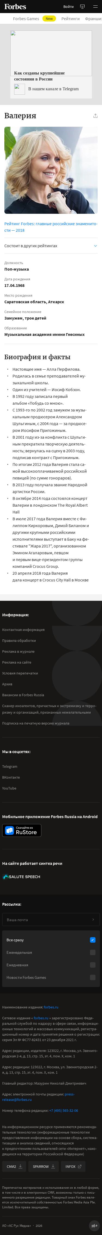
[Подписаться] (93, 919)
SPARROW (41, 1166)
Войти (68, 6)
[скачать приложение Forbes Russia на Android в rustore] (21, 830)
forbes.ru (51, 1007)
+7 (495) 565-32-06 (63, 1110)
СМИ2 (11, 1166)
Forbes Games (33, 18)
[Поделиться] (95, 116)
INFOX (70, 1166)
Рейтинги (70, 18)
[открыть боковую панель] (82, 6)
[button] (95, 6)
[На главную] (15, 6)
